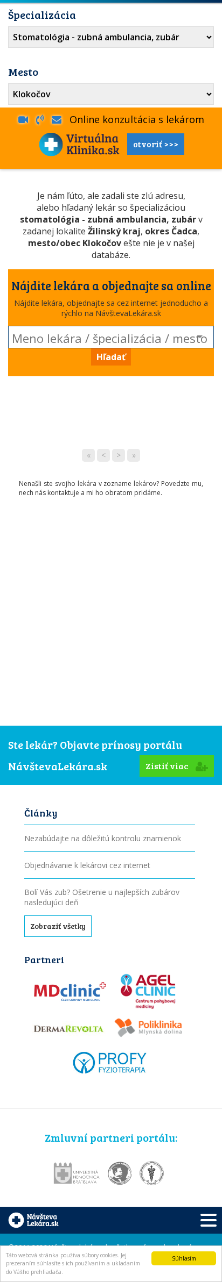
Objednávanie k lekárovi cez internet (87, 865)
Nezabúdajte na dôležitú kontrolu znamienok (102, 838)
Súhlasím (184, 1258)
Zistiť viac (167, 765)
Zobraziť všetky (58, 926)
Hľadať (111, 357)
